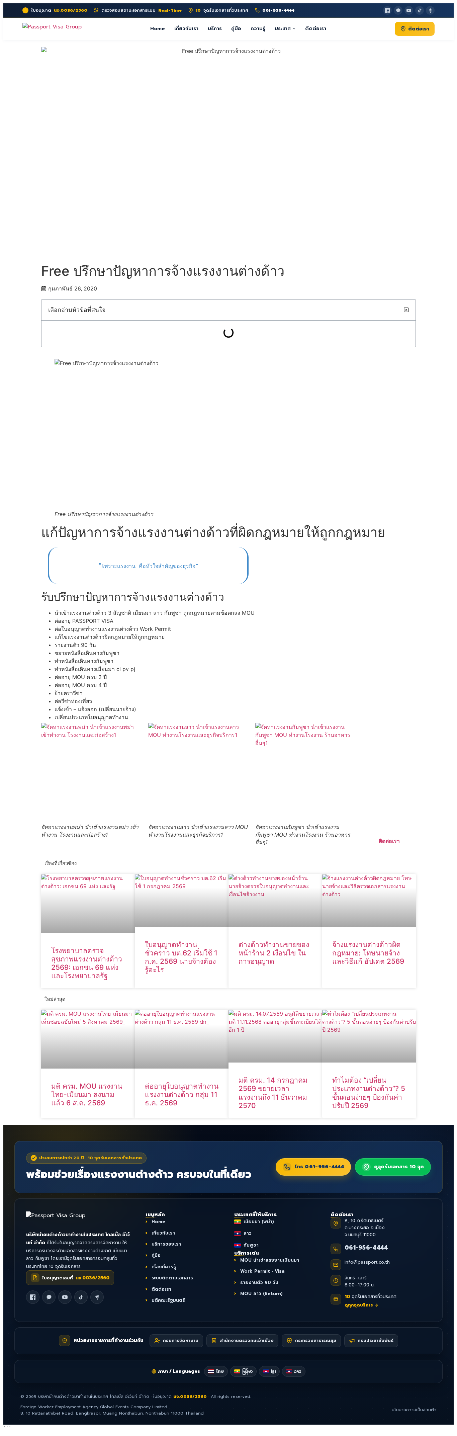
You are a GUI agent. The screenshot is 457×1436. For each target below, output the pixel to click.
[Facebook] (387, 10)
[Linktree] (430, 10)
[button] (406, 310)
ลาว (248, 1233)
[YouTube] (408, 10)
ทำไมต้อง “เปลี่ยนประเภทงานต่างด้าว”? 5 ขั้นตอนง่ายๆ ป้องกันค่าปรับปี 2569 (368, 1093)
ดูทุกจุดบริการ (361, 1305)
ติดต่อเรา (315, 28)
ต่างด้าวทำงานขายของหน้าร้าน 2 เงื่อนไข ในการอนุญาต (274, 952)
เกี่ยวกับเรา (186, 28)
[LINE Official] (398, 10)
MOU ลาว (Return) (261, 1293)
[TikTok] (419, 10)
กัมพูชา (251, 1245)
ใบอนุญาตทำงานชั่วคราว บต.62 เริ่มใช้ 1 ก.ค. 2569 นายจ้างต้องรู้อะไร (181, 957)
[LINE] (49, 1297)
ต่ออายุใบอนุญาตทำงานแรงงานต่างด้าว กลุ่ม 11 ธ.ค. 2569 (181, 1094)
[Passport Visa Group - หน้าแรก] (52, 28)
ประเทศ (283, 28)
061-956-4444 (366, 1248)
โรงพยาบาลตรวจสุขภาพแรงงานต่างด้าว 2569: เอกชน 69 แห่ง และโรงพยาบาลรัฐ (86, 963)
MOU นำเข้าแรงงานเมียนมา (269, 1260)
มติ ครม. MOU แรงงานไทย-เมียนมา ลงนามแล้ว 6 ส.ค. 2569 (86, 1094)
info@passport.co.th (367, 1262)
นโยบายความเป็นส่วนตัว (414, 1410)
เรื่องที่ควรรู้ (164, 1266)
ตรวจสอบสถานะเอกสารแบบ (141, 10)
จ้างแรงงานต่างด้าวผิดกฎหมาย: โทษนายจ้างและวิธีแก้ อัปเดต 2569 (368, 952)
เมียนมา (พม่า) (259, 1222)
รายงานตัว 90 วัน (259, 1282)
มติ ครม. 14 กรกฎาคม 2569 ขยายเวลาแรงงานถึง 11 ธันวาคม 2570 (273, 1093)
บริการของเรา (166, 1244)
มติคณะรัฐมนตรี (168, 1300)
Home (157, 28)
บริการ (215, 28)
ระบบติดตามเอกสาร (172, 1278)
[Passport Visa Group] (63, 1219)
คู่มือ (236, 28)
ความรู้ (258, 28)
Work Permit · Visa (262, 1271)
